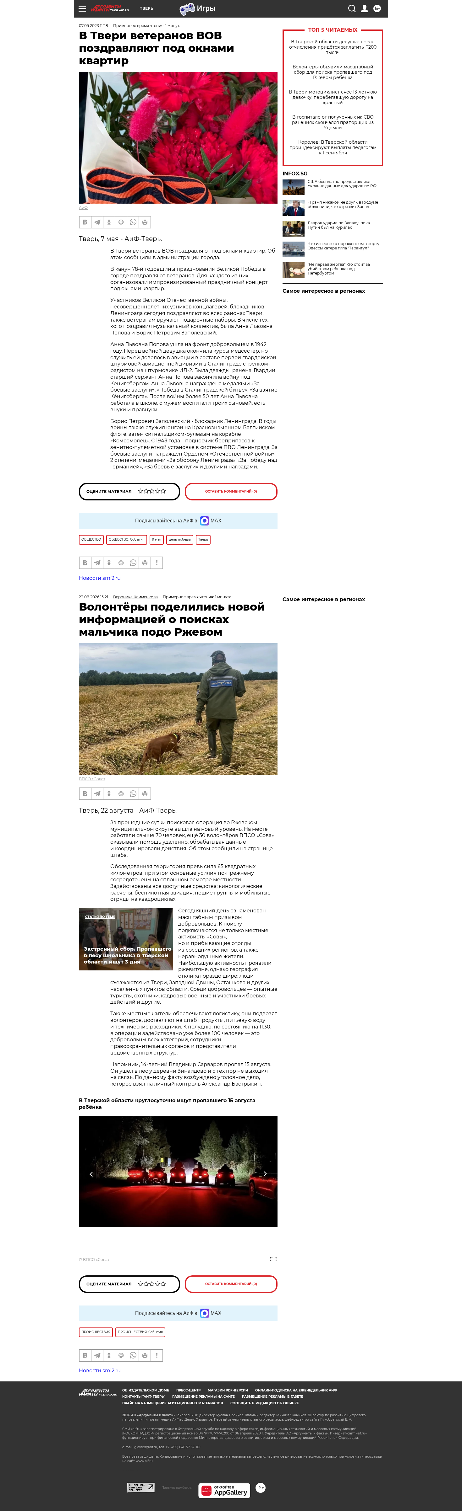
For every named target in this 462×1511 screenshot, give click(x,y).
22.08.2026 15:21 (93, 597)
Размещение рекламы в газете (272, 1397)
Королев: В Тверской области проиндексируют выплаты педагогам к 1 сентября (333, 148)
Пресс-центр (188, 1390)
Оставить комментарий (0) (231, 491)
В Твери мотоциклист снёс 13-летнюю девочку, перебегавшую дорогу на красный (333, 97)
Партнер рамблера (176, 1487)
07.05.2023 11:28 (93, 25)
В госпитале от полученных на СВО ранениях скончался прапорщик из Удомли (333, 123)
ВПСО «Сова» (92, 779)
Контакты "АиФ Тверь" (143, 1397)
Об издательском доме (145, 1390)
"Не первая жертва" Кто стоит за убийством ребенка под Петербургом (339, 268)
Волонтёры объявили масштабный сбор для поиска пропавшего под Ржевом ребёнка (333, 72)
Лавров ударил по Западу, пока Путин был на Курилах (339, 225)
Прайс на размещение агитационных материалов (172, 1403)
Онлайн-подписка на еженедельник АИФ (296, 1390)
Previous (92, 1174)
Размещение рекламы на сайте (203, 1397)
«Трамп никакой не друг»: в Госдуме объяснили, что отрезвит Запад (343, 204)
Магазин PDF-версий (228, 1390)
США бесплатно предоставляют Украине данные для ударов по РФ (342, 183)
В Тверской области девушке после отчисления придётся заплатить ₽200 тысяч (333, 47)
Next (265, 1174)
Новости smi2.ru (100, 578)
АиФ (83, 207)
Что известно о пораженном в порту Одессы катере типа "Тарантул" (343, 246)
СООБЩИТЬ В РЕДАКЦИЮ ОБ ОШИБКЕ (264, 1403)
